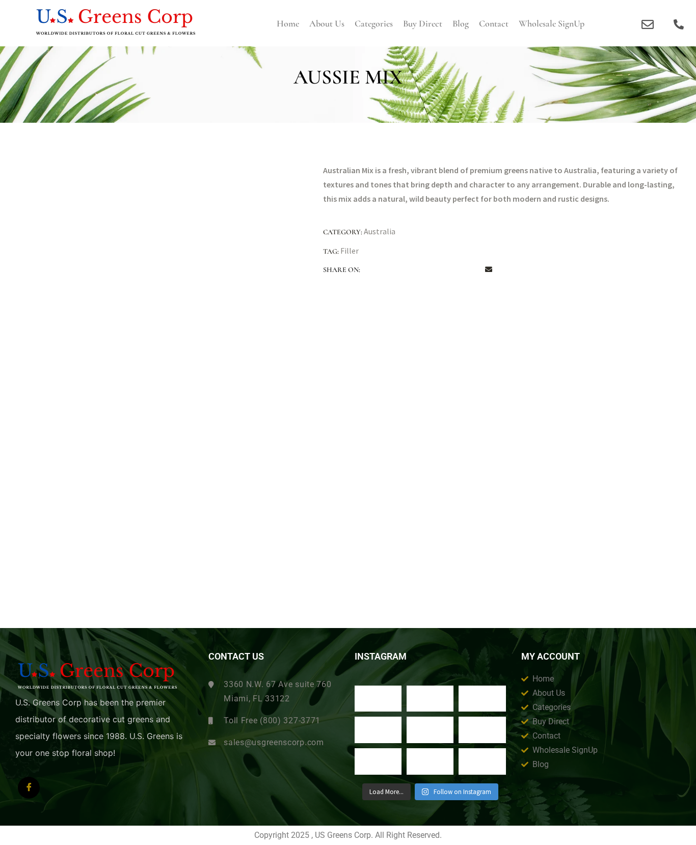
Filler (349, 251)
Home (288, 23)
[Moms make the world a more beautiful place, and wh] (482, 730)
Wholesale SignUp (551, 23)
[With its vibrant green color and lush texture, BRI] (430, 730)
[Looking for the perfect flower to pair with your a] (378, 761)
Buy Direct (422, 23)
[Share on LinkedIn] (413, 270)
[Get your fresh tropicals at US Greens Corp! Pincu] (378, 730)
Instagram (381, 656)
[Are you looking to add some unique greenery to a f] (482, 761)
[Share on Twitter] (394, 270)
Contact (493, 23)
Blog (460, 23)
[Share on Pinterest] (469, 270)
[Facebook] (29, 788)
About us (326, 23)
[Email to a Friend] (488, 270)
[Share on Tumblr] (432, 270)
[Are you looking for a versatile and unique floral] (482, 699)
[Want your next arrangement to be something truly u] (430, 699)
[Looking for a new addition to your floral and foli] (430, 761)
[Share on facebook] (375, 270)
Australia (379, 231)
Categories (374, 23)
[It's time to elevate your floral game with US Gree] (378, 699)
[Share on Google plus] (450, 270)
